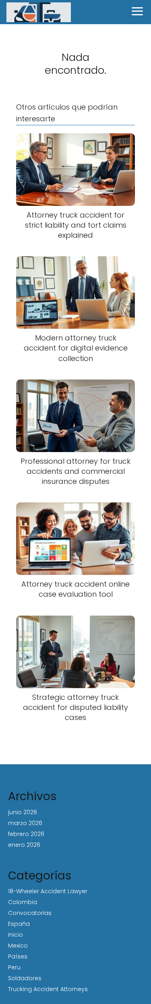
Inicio (15, 935)
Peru (14, 967)
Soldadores (24, 978)
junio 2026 (22, 812)
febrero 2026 (26, 834)
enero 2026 (24, 845)
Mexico (18, 946)
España (19, 924)
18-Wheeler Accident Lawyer (47, 891)
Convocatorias (30, 913)
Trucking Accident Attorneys (48, 989)
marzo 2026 (25, 823)
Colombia (22, 902)
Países (17, 956)
